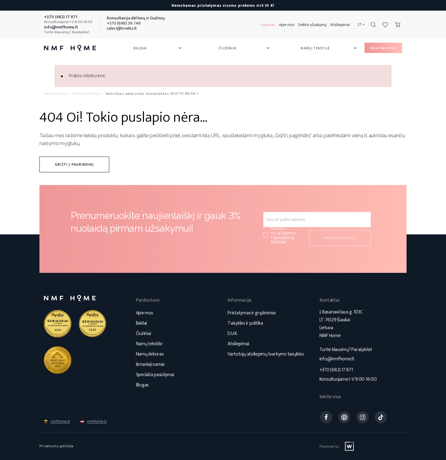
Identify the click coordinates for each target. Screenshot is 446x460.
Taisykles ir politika (282, 239)
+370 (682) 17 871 (336, 370)
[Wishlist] (385, 24)
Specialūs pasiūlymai (155, 375)
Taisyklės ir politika (245, 323)
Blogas (142, 385)
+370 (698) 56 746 (124, 23)
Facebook (326, 417)
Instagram (362, 417)
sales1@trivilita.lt (122, 28)
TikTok (381, 417)
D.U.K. (233, 333)
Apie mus (286, 25)
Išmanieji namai (150, 364)
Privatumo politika (56, 446)
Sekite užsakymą (312, 25)
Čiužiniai (244, 48)
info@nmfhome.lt (336, 359)
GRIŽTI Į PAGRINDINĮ (74, 164)
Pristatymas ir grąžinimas (252, 313)
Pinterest (344, 417)
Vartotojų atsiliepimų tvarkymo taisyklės (266, 354)
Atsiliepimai (340, 25)
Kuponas (268, 25)
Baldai (158, 48)
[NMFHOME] (70, 48)
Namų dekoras (150, 354)
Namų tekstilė (329, 48)
